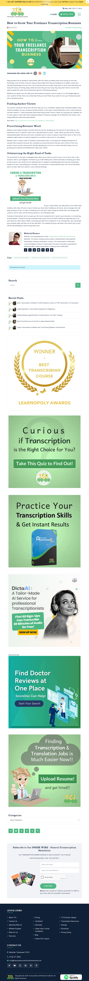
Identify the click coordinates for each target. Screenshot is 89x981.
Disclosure (65, 929)
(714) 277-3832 (73, 8)
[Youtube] (38, 250)
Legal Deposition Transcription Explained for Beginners (36, 309)
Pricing (37, 917)
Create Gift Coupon (42, 939)
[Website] (51, 250)
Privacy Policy (66, 932)
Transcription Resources (70, 921)
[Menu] (79, 14)
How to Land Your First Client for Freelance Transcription (34, 121)
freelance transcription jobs (40, 258)
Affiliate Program (15, 929)
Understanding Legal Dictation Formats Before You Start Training (39, 315)
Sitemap (64, 925)
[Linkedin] (34, 250)
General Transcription (74, 28)
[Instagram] (32, 831)
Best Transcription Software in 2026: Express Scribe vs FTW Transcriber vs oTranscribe (47, 303)
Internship (38, 925)
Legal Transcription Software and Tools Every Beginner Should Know (41, 327)
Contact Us (13, 921)
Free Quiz (12, 936)
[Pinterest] (43, 250)
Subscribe (48, 886)
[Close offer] (87, 1)
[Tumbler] (47, 250)
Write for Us (13, 932)
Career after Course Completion (42, 930)
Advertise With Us (15, 925)
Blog (36, 935)
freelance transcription (21, 258)
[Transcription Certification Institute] (17, 12)
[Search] (78, 285)
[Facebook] (25, 250)
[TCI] (10, 977)
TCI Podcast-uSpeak (68, 917)
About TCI (12, 917)
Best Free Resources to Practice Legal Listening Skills (35, 321)
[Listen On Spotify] (71, 977)
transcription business (59, 258)
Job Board (39, 921)
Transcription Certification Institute (61, 236)
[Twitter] (30, 250)
